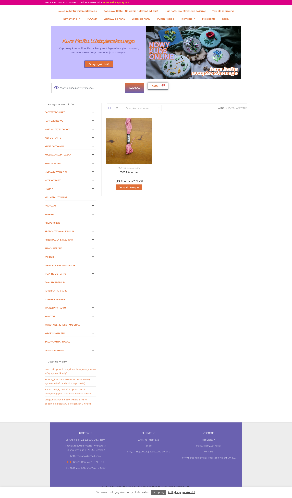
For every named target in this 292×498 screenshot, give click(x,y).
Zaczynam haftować (57, 341)
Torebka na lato (55, 299)
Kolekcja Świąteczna (58, 154)
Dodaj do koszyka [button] (129, 187)
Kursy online (53, 163)
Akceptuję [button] (158, 492)
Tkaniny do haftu (55, 274)
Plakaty (49, 214)
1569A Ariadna (129, 172)
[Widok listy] (117, 108)
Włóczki (50, 316)
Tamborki (50, 257)
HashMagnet (182, 486)
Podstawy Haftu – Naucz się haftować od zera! (131, 11)
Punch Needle (165, 18)
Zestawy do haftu (114, 18)
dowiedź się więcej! (116, 2)
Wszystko (241, 108)
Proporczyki (52, 223)
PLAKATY (92, 18)
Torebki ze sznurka (223, 11)
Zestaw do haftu (55, 350)
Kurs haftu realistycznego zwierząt (185, 11)
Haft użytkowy (54, 121)
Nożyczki (50, 205)
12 (229, 108)
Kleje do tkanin (54, 146)
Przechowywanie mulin (59, 231)
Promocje (186, 18)
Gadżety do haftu (55, 112)
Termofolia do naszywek (60, 265)
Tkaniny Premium (55, 282)
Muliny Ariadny (132, 168)
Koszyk (226, 18)
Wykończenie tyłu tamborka (62, 325)
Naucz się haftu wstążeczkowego (77, 11)
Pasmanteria (69, 18)
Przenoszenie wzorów (59, 239)
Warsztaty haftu (55, 308)
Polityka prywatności (181, 492)
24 (233, 108)
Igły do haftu (53, 138)
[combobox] (87, 88)
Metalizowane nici (56, 172)
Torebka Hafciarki (56, 290)
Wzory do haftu (141, 18)
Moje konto (208, 18)
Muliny (121, 168)
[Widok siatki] (109, 108)
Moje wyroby (53, 180)
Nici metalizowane (56, 197)
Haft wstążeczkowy (57, 129)
